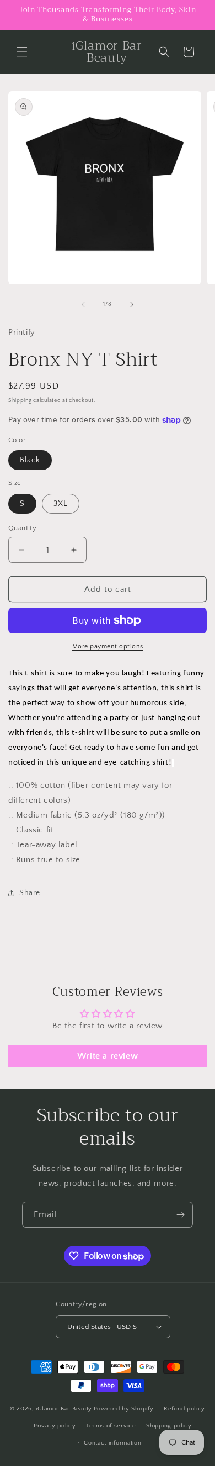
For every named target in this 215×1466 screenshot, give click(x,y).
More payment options (107, 646)
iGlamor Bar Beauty (64, 1408)
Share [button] (29, 893)
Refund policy (184, 1408)
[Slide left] (83, 304)
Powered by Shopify (124, 1408)
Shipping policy (169, 1426)
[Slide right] (132, 304)
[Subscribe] (180, 1215)
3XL (60, 503)
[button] (22, 52)
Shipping (20, 400)
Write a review (107, 1056)
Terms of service (111, 1426)
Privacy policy (55, 1426)
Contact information (112, 1443)
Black (30, 460)
